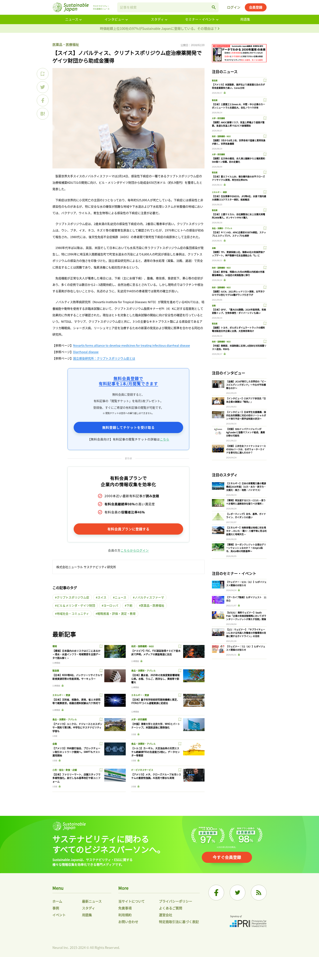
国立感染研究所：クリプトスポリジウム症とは (104, 358)
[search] (213, 7)
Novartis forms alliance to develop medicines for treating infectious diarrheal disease (131, 345)
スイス (101, 597)
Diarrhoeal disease (86, 352)
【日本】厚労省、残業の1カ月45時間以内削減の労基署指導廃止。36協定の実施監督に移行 (238, 273)
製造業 (55, 670)
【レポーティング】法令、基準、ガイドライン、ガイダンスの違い (246, 515)
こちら (164, 439)
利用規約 (125, 914)
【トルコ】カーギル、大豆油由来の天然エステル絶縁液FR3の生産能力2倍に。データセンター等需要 (155, 751)
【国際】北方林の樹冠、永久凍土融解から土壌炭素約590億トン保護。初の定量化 (238, 160)
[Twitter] (237, 892)
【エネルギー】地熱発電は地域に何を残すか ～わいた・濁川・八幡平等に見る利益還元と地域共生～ (246, 531)
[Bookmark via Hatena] (43, 114)
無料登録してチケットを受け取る (128, 427)
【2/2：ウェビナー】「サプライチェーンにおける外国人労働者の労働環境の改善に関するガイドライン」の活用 (246, 633)
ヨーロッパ (110, 605)
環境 (54, 646)
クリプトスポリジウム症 (73, 597)
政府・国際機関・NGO (142, 646)
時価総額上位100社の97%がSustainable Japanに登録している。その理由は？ (159, 28)
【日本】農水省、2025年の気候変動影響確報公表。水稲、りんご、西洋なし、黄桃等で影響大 (155, 678)
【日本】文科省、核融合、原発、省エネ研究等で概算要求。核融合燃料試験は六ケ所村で (76, 701)
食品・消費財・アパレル (143, 670)
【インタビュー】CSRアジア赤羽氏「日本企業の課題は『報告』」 (246, 400)
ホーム (57, 901)
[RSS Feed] (259, 892)
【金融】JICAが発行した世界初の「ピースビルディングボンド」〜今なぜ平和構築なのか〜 (246, 385)
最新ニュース (92, 901)
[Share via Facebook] (43, 100)
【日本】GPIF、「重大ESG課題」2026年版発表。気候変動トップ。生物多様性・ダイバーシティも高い (239, 311)
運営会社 (165, 914)
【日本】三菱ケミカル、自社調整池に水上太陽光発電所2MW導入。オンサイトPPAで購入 (238, 216)
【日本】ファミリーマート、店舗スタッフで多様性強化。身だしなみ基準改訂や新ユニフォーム (76, 778)
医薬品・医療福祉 (65, 44)
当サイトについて (131, 901)
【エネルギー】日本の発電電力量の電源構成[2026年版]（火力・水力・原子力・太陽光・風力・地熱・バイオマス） (246, 486)
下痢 (129, 605)
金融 (54, 743)
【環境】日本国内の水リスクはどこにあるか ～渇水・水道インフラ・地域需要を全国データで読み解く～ (76, 654)
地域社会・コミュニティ (73, 613)
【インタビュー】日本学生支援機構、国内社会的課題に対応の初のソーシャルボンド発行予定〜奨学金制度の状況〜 (246, 415)
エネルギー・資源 (61, 695)
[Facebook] (216, 892)
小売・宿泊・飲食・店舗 (64, 769)
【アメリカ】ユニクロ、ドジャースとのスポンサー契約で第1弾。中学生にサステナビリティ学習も (77, 727)
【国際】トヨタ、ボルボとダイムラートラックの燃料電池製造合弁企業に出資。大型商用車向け (238, 329)
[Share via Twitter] (43, 87)
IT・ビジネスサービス (142, 769)
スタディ (157, 19)
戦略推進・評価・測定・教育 (116, 613)
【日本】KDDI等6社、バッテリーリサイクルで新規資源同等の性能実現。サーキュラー (77, 676)
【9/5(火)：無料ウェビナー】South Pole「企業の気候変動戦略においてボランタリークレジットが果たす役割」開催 (246, 616)
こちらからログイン (135, 550)
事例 (55, 908)
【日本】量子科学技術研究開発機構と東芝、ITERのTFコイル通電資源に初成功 (155, 701)
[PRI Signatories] (248, 921)
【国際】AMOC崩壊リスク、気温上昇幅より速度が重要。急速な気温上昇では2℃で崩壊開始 (238, 124)
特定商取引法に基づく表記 (179, 921)
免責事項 (125, 908)
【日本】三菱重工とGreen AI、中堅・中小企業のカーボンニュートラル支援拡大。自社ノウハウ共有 (238, 106)
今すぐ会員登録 (227, 857)
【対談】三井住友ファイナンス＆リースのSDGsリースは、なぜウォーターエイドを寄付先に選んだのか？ (246, 449)
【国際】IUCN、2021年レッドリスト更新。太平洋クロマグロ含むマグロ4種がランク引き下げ (238, 293)
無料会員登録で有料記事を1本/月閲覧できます (128, 380)
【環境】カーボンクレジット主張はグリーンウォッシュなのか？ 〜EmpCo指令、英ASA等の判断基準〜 (246, 548)
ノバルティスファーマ (149, 597)
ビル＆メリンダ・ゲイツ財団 (76, 605)
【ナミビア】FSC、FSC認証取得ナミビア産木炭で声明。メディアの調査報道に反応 (156, 652)
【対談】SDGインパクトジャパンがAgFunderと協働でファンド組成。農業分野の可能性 (245, 432)
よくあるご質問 (170, 908)
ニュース (71, 19)
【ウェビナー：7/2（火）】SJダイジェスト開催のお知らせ (245, 648)
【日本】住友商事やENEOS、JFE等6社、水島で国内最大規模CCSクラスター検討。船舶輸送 (239, 198)
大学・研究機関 (139, 719)
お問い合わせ (128, 921)
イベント (59, 914)
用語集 (245, 19)
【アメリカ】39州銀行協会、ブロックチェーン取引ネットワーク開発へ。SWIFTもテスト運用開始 (76, 751)
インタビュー (114, 19)
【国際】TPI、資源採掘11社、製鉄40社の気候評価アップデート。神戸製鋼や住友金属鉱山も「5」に (238, 253)
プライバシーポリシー (175, 901)
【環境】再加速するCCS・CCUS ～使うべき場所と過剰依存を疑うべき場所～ (246, 502)
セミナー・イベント (200, 19)
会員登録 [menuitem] (255, 7)
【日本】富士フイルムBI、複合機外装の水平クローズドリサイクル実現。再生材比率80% (238, 178)
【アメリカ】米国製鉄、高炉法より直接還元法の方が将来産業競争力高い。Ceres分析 (238, 86)
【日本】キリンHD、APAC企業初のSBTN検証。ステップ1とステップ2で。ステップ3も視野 (239, 234)
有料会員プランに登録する (128, 529)
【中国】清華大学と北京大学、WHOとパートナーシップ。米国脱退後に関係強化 (155, 725)
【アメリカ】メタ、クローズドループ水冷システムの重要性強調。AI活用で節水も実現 (156, 776)
